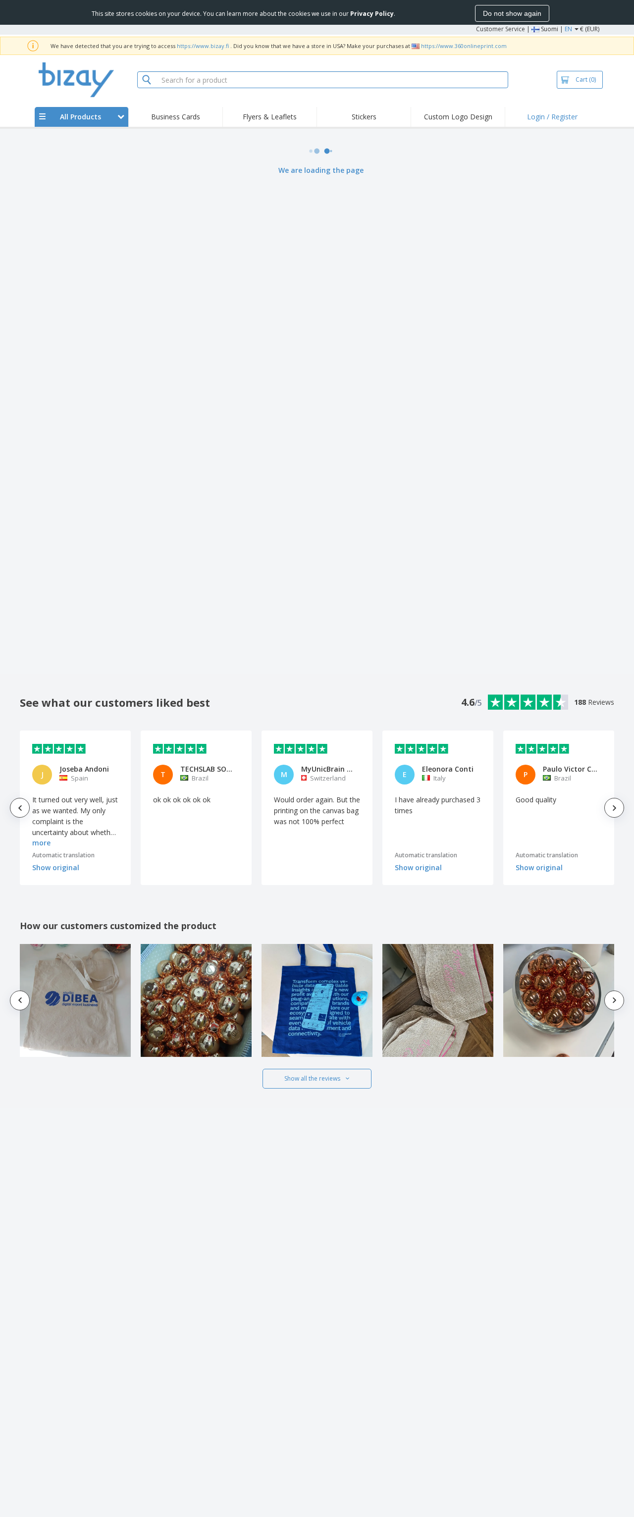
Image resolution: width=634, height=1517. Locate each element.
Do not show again (512, 13)
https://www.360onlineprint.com (464, 46)
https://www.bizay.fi (203, 46)
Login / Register (552, 116)
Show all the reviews (312, 1078)
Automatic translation (63, 855)
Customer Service (500, 29)
